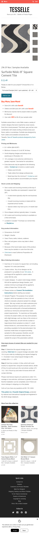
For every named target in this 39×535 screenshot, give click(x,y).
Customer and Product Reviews (20, 486)
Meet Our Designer (19, 489)
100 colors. (27, 272)
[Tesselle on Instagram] (26, 513)
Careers (19, 484)
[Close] (37, 519)
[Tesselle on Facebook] (17, 513)
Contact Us (19, 482)
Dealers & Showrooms (19, 496)
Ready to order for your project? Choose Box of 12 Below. (17, 86)
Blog (19, 501)
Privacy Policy (16, 527)
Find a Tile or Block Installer (19, 503)
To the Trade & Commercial (19, 494)
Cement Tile (21, 290)
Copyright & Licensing (19, 499)
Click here (8, 252)
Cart (36, 1)
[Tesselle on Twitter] (13, 513)
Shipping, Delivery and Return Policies (19, 491)
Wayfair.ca (10, 223)
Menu (5, 1)
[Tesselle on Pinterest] (22, 513)
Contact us (13, 167)
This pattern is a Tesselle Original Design (15, 392)
